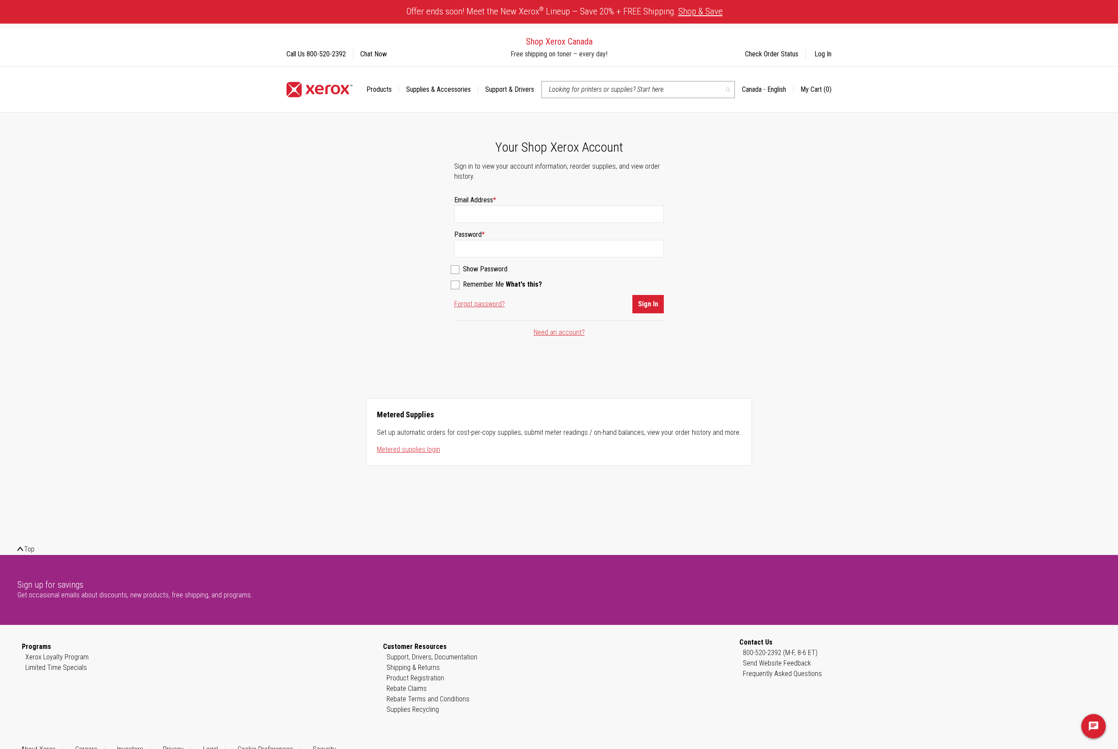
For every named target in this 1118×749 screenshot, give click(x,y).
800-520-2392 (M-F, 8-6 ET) (780, 652)
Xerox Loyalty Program (57, 657)
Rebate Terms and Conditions (427, 699)
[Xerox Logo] (319, 89)
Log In (823, 54)
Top (29, 549)
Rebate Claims (406, 688)
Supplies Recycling (412, 709)
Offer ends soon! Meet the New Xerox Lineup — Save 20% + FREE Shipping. (565, 11)
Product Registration (415, 678)
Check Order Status (771, 54)
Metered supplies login (408, 449)
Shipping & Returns (413, 667)
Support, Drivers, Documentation (431, 657)
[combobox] (638, 89)
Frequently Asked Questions (782, 673)
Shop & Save (700, 11)
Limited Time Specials (56, 667)
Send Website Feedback (777, 663)
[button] (768, 89)
